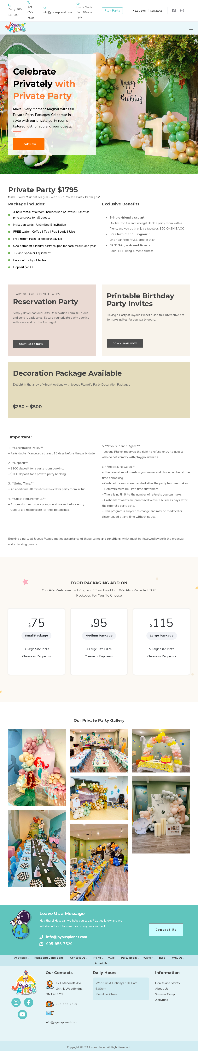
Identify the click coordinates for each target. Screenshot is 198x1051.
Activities (20, 958)
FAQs (111, 958)
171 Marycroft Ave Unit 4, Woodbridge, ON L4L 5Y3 (64, 988)
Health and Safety (167, 983)
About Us (101, 963)
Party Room (129, 958)
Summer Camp (165, 994)
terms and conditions (106, 539)
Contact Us (156, 11)
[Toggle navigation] (145, 28)
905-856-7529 (30, 12)
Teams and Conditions (48, 958)
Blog (162, 958)
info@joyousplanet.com (57, 12)
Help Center (139, 11)
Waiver (148, 958)
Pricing (96, 958)
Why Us (177, 958)
